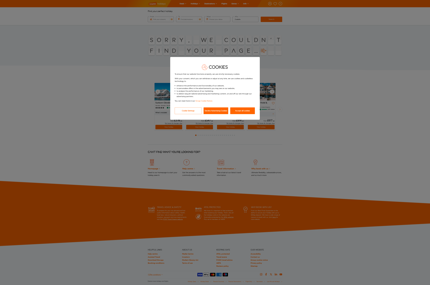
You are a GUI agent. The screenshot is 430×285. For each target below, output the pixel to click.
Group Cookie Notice (203, 101)
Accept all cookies (242, 111)
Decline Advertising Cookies (216, 111)
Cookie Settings (188, 111)
